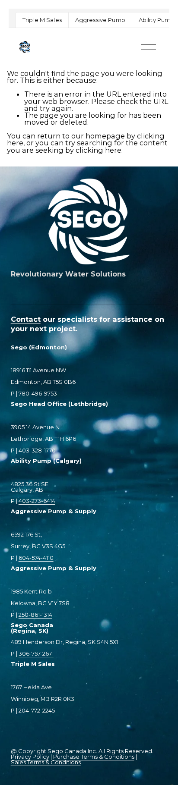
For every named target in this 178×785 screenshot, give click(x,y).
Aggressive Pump (100, 19)
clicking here (98, 150)
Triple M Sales (42, 19)
